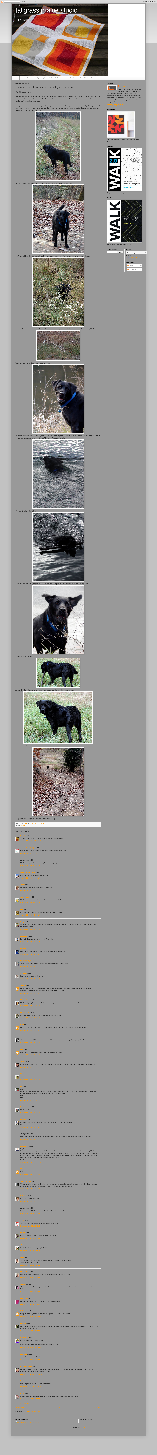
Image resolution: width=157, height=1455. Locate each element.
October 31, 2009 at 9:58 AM (30, 1139)
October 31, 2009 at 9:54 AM (30, 1127)
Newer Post (20, 1407)
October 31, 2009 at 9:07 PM (30, 1213)
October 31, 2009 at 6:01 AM (30, 942)
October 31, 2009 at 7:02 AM (30, 993)
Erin (21, 1049)
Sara (21, 1086)
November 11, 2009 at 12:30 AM (31, 1374)
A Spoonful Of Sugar (27, 848)
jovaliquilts (24, 948)
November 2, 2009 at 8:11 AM (30, 1304)
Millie (22, 1393)
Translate (133, 257)
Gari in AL (23, 1195)
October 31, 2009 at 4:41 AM (30, 903)
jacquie (122, 86)
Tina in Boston (25, 1000)
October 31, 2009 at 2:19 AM (30, 866)
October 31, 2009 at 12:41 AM (30, 841)
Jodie (22, 1220)
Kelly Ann (23, 936)
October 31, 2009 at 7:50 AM (30, 1005)
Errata (72, 78)
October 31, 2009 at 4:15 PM (30, 1189)
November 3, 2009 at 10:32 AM (30, 1347)
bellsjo (22, 1232)
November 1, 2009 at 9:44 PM (30, 1292)
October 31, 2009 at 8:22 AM (30, 1042)
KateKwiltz (24, 1298)
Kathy (22, 1381)
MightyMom (24, 1337)
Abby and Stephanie (27, 872)
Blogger (82, 1427)
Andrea (23, 1062)
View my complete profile (115, 105)
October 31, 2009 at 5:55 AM (30, 929)
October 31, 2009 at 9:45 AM (30, 1112)
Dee (21, 909)
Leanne (23, 1323)
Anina (22, 1257)
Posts (131, 266)
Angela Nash (25, 1037)
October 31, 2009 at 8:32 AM (30, 1055)
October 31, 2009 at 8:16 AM (30, 1030)
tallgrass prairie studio (46, 10)
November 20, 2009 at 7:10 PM (30, 1399)
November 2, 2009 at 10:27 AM (30, 1316)
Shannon (23, 1169)
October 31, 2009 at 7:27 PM (30, 1201)
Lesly (22, 922)
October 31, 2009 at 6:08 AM (30, 954)
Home (16, 78)
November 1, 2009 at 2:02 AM (30, 1226)
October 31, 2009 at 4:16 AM (30, 878)
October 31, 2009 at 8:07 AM (30, 1018)
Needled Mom (25, 1107)
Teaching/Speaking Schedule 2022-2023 (44, 78)
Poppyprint (24, 1146)
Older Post (96, 1407)
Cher (22, 1245)
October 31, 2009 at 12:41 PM (30, 1162)
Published (24, 78)
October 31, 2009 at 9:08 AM (30, 1100)
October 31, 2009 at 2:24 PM (30, 1174)
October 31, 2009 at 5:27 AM (30, 915)
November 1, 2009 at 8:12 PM (30, 1277)
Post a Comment (23, 1403)
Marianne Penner (26, 1366)
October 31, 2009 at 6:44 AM (30, 979)
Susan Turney (25, 1012)
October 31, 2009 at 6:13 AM (30, 966)
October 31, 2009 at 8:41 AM (30, 1067)
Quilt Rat (23, 973)
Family (23, 825)
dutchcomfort (25, 897)
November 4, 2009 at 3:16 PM (30, 1360)
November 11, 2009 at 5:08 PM (30, 1386)
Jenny (22, 884)
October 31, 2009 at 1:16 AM (30, 853)
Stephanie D (24, 1272)
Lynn (22, 1024)
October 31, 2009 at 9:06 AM (30, 1079)
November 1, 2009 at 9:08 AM (30, 1250)
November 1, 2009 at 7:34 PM (30, 1265)
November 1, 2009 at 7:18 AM (30, 1238)
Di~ (21, 1074)
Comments (132, 269)
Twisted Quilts (25, 1181)
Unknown (23, 1311)
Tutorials (64, 78)
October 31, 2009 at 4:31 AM (30, 890)
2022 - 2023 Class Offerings (87, 78)
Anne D (23, 985)
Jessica (23, 1284)
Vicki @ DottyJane (27, 961)
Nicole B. (23, 1354)
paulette (23, 1119)
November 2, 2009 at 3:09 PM (30, 1331)
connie (22, 835)
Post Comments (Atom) (33, 1411)
